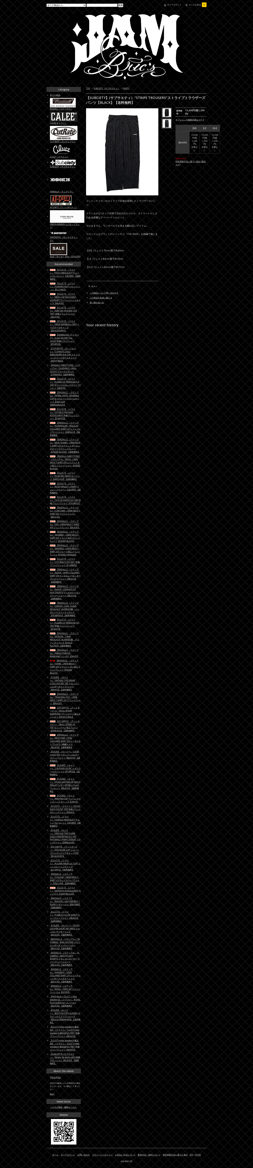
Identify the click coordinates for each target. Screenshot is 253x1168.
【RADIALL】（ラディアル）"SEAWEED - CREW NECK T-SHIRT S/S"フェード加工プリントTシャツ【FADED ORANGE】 (65, 550)
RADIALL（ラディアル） (61, 108)
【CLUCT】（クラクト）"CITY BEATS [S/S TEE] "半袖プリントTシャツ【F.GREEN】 (65, 562)
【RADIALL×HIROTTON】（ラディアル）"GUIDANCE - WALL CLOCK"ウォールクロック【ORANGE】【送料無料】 (65, 370)
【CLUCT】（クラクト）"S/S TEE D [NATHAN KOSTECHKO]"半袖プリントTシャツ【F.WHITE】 (64, 414)
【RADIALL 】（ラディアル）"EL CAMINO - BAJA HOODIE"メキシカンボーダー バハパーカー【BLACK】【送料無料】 (65, 944)
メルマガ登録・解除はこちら (63, 1107)
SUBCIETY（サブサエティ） (106, 88)
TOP (88, 88)
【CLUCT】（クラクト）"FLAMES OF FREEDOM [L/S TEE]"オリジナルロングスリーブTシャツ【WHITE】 (65, 383)
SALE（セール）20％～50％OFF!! (65, 256)
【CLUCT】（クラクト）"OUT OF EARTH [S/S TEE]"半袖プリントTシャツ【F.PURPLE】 (65, 500)
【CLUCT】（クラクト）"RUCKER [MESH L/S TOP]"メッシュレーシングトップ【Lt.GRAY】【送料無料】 (65, 865)
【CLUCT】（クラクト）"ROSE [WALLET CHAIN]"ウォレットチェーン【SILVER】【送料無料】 (65, 488)
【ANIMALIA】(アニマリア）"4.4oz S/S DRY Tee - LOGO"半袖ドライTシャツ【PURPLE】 (64, 339)
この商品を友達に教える (100, 297)
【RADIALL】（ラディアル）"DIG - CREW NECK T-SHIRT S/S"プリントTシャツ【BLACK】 (65, 524)
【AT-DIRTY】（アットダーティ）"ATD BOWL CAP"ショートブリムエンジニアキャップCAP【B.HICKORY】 (64, 851)
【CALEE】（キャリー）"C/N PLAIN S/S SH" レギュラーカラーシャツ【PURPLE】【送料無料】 (65, 770)
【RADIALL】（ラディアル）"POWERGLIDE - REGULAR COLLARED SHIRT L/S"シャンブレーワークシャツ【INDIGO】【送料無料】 (65, 429)
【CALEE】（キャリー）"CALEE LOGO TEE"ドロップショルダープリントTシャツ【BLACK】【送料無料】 (65, 756)
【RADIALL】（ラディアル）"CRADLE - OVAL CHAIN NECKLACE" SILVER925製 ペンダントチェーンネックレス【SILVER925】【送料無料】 (64, 609)
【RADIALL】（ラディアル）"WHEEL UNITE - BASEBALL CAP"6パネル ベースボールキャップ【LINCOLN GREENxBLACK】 (64, 398)
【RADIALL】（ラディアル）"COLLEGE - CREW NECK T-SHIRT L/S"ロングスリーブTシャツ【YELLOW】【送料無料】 (64, 879)
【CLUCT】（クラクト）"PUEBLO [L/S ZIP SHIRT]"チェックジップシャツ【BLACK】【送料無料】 (65, 916)
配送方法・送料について (149, 1154)
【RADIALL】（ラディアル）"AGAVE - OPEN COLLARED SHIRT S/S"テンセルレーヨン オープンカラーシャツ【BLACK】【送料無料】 (65, 575)
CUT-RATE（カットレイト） (63, 141)
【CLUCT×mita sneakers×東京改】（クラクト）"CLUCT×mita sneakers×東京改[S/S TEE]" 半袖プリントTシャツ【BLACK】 (65, 1031)
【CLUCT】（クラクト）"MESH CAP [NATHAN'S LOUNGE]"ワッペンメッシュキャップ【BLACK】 (65, 298)
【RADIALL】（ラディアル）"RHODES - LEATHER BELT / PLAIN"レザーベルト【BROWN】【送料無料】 (65, 903)
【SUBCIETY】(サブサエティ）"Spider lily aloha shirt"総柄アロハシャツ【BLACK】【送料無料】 (65, 1059)
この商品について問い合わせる (103, 292)
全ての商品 (55, 95)
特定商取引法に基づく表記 (175, 1154)
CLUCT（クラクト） (59, 156)
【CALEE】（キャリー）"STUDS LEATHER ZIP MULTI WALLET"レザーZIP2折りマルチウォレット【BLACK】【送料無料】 (65, 785)
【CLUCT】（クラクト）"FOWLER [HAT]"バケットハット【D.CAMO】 (65, 286)
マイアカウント (174, 4)
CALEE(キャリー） (58, 123)
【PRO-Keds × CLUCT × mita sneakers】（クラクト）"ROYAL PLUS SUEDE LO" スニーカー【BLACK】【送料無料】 (65, 1001)
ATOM (198, 1154)
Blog (52, 1094)
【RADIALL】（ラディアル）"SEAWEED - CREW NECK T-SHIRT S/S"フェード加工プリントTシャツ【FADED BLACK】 (65, 536)
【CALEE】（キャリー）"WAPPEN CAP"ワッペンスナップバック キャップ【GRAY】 (65, 798)
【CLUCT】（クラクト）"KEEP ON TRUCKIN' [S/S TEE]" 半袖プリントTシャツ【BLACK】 (63, 312)
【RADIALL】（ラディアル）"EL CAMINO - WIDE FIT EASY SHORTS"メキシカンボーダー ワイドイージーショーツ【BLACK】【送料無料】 (65, 958)
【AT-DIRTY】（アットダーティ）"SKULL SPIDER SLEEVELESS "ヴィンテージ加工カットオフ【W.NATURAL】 (65, 712)
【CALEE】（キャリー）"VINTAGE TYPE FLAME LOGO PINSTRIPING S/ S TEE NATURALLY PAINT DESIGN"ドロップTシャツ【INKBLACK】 (65, 836)
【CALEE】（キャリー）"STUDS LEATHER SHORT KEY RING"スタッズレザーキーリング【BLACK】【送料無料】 (65, 930)
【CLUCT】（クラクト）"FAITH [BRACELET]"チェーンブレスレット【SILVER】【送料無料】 (65, 274)
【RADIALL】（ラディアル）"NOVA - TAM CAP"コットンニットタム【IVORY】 (65, 989)
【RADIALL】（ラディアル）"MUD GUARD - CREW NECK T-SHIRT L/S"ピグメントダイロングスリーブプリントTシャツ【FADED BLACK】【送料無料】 (65, 445)
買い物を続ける (96, 302)
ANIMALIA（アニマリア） (62, 191)
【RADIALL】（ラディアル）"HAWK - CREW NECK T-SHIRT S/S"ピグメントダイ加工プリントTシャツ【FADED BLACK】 (65, 666)
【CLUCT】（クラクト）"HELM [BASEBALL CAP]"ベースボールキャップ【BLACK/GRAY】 (64, 326)
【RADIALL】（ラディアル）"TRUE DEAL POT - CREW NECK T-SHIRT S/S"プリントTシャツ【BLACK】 (65, 699)
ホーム (55, 1154)
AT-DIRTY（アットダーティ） (63, 207)
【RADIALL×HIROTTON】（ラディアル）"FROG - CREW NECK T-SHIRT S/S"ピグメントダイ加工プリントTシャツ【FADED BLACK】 (65, 462)
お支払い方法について (125, 1154)
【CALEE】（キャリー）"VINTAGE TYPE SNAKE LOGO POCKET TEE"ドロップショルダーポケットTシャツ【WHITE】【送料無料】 (64, 683)
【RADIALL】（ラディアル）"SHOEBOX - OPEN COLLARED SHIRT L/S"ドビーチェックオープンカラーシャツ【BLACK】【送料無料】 (65, 975)
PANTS (126, 88)
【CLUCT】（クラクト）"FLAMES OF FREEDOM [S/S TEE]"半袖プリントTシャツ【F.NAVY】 (64, 624)
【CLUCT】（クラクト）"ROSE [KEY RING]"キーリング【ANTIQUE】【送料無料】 (65, 476)
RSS (191, 1154)
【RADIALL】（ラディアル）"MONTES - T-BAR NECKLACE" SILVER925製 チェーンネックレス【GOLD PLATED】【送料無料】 (64, 639)
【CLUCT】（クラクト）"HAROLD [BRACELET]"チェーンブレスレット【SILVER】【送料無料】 (65, 821)
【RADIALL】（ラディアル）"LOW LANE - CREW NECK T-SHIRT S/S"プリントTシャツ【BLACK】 (65, 512)
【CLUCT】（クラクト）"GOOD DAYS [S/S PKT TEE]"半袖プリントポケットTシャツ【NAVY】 (65, 809)
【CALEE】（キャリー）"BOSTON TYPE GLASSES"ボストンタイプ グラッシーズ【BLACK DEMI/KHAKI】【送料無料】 (65, 1016)
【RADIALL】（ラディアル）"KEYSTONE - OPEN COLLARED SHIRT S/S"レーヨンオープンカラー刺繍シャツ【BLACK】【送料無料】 (65, 741)
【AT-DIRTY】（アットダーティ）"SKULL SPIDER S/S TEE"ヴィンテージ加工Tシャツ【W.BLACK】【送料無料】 (65, 726)
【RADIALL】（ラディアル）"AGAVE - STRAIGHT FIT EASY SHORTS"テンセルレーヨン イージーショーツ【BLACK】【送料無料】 (65, 592)
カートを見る (197, 4)
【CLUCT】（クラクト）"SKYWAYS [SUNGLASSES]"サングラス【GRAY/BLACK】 (65, 890)
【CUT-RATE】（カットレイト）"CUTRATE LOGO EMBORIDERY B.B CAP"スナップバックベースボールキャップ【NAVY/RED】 (65, 354)
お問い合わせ (83, 1154)
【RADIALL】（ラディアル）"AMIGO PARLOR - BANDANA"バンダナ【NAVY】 (64, 653)
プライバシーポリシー (102, 1154)
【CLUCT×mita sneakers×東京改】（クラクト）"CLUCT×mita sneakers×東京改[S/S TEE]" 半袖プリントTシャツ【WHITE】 (65, 1045)
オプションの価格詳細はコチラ (190, 119)
